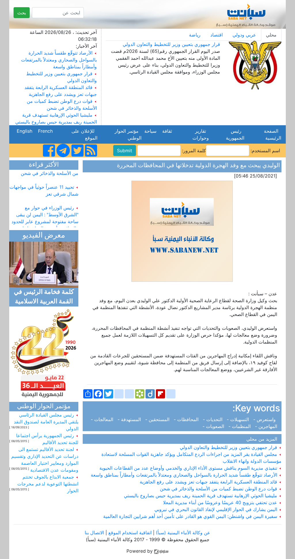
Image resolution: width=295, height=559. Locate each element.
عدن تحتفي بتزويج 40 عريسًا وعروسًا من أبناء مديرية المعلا (221, 502)
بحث (21, 13)
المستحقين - (158, 419)
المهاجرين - (267, 426)
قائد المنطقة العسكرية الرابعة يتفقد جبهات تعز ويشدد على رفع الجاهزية (209, 482)
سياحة (150, 131)
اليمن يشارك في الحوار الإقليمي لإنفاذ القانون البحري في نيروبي (216, 509)
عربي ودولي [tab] (244, 35)
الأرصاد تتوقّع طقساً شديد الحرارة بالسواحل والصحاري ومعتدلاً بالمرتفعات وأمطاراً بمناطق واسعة (59, 60)
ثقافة (167, 131)
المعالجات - (103, 419)
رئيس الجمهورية (233, 134)
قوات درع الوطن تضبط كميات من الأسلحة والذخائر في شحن (219, 488)
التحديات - (213, 419)
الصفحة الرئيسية (271, 134)
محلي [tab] (271, 35)
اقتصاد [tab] (216, 35)
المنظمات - (240, 426)
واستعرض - (266, 419)
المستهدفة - (130, 419)
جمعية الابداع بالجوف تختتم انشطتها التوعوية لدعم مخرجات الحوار (47, 484)
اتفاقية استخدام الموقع (130, 532)
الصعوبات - (215, 426)
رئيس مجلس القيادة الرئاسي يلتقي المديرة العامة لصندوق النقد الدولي (46, 421)
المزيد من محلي (263, 439)
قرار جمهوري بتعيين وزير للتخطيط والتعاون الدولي (171, 44)
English (24, 131)
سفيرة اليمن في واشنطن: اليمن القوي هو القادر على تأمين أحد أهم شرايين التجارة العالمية (191, 516)
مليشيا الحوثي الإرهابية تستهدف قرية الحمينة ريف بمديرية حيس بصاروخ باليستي (201, 495)
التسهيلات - (238, 419)
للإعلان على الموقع (84, 134)
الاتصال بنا (94, 532)
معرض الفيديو (43, 236)
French (45, 131)
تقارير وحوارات (199, 134)
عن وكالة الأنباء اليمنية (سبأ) (182, 532)
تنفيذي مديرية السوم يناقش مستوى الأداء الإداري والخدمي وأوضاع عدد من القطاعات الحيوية (189, 468)
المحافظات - (186, 419)
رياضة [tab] (195, 35)
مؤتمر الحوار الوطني (128, 134)
